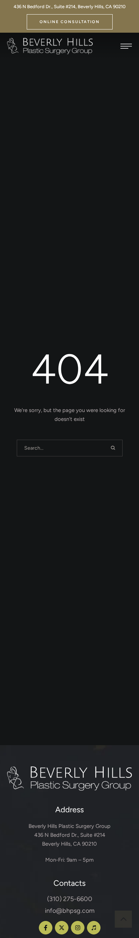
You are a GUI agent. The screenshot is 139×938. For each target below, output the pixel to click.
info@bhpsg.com (69, 911)
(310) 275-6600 (69, 899)
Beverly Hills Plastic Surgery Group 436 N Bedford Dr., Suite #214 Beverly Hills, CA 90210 (69, 835)
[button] (70, 21)
